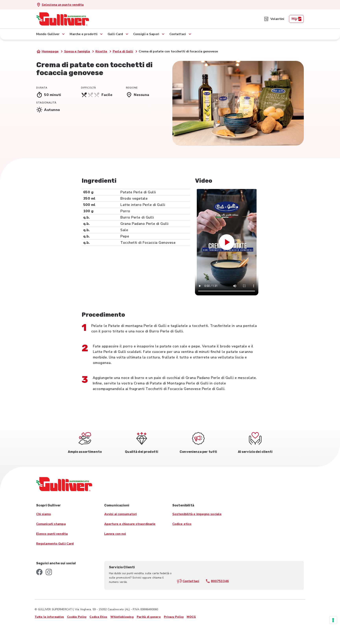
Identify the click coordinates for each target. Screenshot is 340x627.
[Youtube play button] (227, 242)
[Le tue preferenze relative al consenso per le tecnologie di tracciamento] (333, 620)
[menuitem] (274, 19)
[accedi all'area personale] (296, 19)
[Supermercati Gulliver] (62, 19)
